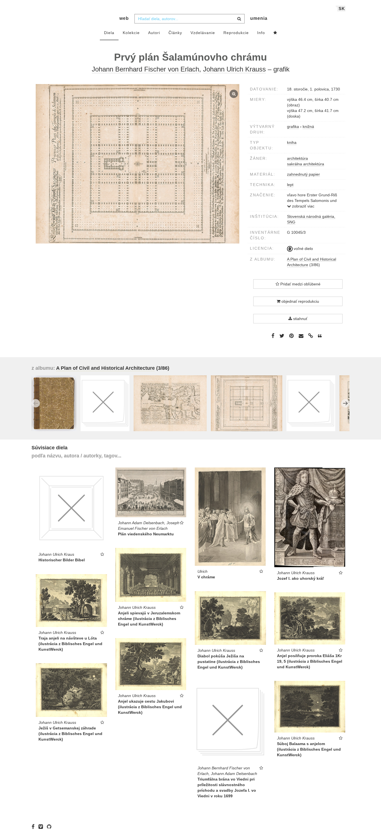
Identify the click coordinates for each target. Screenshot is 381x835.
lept (290, 184)
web (124, 18)
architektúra (297, 158)
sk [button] (342, 8)
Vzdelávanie (203, 32)
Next (345, 403)
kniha (291, 142)
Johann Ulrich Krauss (234, 69)
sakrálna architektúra (305, 164)
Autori (154, 32)
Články (175, 32)
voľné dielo (303, 248)
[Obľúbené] (275, 33)
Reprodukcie (236, 32)
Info (261, 32)
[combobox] (189, 18)
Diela (109, 32)
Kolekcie (131, 32)
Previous (36, 403)
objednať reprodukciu (299, 301)
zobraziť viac (302, 206)
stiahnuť (299, 318)
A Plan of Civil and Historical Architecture (105, 368)
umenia (258, 18)
